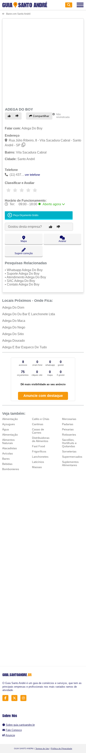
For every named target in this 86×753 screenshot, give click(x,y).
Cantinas (37, 424)
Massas (37, 467)
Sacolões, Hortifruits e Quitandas (69, 443)
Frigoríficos (39, 451)
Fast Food (38, 446)
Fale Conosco (14, 730)
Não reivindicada (63, 116)
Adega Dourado (13, 340)
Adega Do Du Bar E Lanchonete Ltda (28, 314)
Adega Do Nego (13, 327)
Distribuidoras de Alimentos (40, 439)
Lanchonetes (40, 456)
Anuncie (10, 735)
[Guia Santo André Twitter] (15, 698)
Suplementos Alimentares (70, 463)
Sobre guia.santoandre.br (20, 724)
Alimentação (10, 419)
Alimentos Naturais (8, 441)
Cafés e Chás (40, 419)
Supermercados (72, 456)
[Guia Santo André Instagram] (24, 698)
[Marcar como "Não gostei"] (18, 116)
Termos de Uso (42, 748)
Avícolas (7, 453)
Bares (6, 458)
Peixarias (68, 429)
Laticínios (38, 461)
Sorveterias (69, 451)
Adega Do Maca (13, 320)
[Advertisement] (43, 62)
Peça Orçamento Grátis (25, 215)
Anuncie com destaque (43, 396)
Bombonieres (10, 469)
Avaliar (62, 241)
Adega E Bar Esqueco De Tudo (24, 347)
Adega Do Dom (13, 307)
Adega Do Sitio (13, 334)
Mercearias (69, 419)
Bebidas (7, 463)
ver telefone (32, 174)
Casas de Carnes (38, 431)
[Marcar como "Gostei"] (10, 116)
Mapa (24, 241)
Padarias (67, 424)
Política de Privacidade (61, 748)
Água (5, 429)
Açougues (8, 424)
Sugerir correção (24, 253)
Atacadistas (9, 448)
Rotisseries (69, 434)
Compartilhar (40, 116)
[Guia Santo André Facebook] (6, 698)
